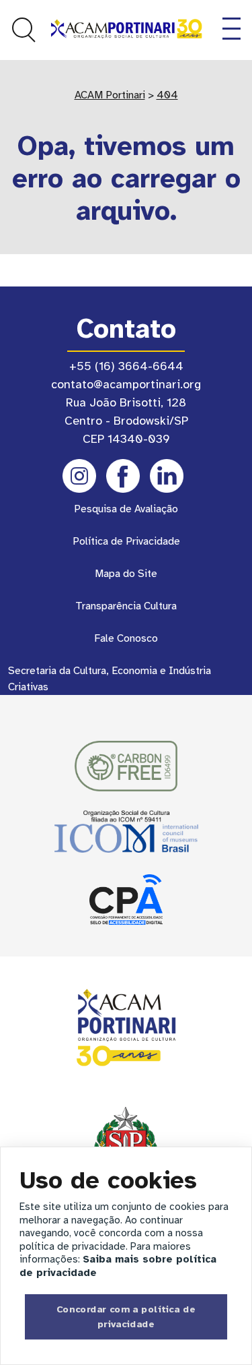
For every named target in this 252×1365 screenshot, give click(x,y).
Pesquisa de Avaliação (126, 509)
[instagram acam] (79, 476)
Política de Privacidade (126, 541)
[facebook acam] (123, 476)
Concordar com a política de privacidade (126, 1316)
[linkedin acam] (166, 476)
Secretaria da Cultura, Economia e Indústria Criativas (109, 679)
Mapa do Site (126, 573)
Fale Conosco (126, 638)
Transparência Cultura (126, 606)
